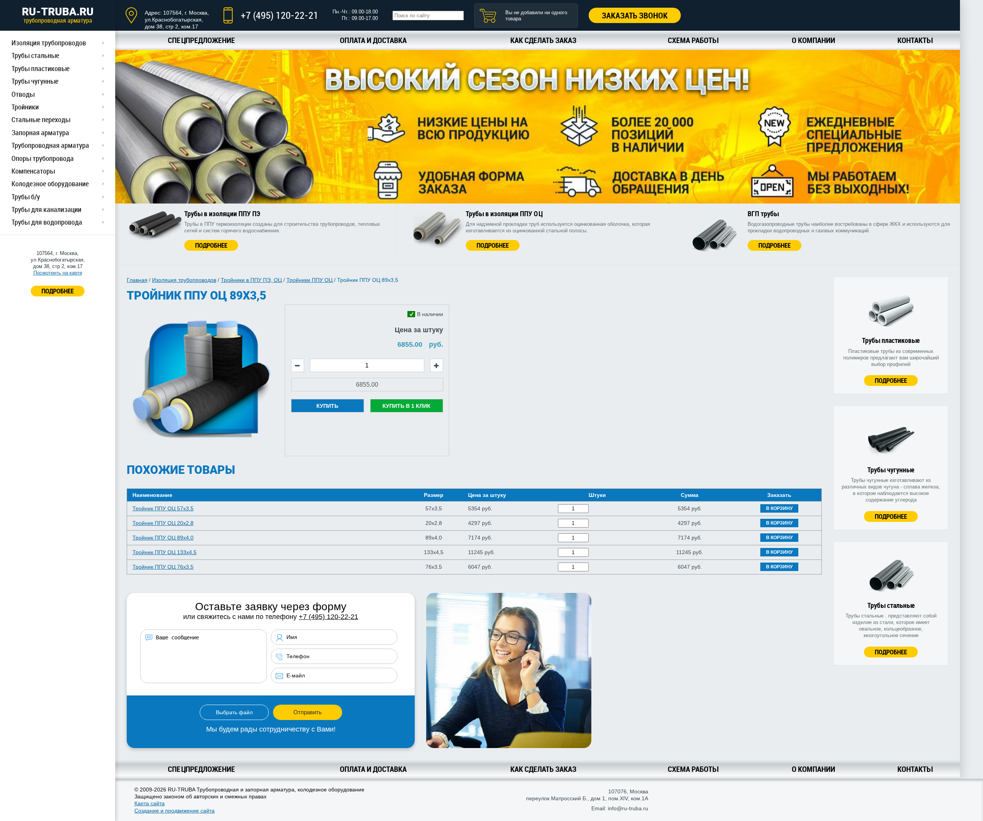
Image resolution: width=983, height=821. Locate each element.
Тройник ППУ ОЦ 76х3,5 (163, 567)
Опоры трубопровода (43, 158)
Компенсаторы (33, 170)
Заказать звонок (635, 15)
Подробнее (211, 245)
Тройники (25, 106)
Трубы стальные (35, 55)
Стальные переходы (41, 119)
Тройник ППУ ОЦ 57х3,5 (163, 508)
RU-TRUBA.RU (58, 15)
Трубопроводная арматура (50, 145)
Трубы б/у (26, 196)
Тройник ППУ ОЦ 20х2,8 (163, 523)
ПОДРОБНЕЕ (57, 290)
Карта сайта (149, 803)
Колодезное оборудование (50, 183)
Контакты (914, 40)
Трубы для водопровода (47, 222)
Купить (327, 406)
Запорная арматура (40, 132)
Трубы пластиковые (41, 68)
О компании (813, 40)
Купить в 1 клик (406, 406)
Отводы (23, 94)
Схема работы (693, 40)
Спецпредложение (201, 40)
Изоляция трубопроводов (49, 42)
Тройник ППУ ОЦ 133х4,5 (164, 552)
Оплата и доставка (373, 40)
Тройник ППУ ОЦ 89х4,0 (163, 538)
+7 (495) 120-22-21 (279, 15)
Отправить (307, 712)
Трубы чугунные (35, 81)
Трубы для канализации (46, 209)
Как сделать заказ (543, 40)
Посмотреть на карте (57, 273)
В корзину (779, 508)
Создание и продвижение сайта (174, 811)
